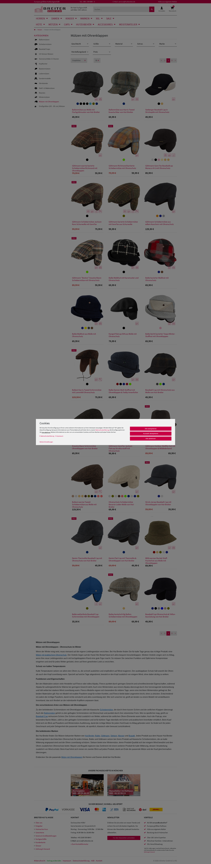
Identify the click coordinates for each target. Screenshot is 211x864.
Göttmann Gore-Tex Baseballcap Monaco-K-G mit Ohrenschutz (159, 166)
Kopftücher (43, 64)
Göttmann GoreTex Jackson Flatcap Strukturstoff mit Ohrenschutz (120, 448)
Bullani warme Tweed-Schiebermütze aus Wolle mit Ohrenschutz (84, 504)
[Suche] (151, 9)
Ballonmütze (49, 713)
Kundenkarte (40, 842)
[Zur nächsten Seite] (175, 60)
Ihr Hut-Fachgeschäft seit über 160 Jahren (79, 8)
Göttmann (105, 736)
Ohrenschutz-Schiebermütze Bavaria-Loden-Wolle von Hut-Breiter (121, 504)
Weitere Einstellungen (46, 442)
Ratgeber (39, 826)
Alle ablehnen (151, 438)
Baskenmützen (44, 69)
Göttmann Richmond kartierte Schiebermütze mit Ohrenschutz (122, 166)
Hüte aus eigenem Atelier (167, 1)
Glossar (38, 846)
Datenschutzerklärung (102, 430)
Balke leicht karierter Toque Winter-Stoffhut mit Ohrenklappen (160, 335)
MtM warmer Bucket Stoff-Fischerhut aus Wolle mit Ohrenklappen (156, 560)
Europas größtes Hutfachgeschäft (46, 1)
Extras (140, 43)
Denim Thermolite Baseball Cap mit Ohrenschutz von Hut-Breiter (87, 559)
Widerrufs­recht (39, 860)
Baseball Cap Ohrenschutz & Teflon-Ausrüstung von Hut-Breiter (160, 615)
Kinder (70, 18)
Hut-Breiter (89, 736)
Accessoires (105, 24)
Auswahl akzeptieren (150, 433)
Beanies (42, 93)
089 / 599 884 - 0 (89, 1)
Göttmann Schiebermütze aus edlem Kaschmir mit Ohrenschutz (159, 223)
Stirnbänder (43, 83)
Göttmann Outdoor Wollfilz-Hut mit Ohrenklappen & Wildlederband (160, 447)
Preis (95, 51)
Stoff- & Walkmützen (47, 88)
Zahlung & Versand (43, 849)
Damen (55, 18)
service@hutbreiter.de (126, 1)
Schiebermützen (45, 44)
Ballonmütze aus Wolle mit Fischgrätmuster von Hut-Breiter (86, 110)
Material (118, 43)
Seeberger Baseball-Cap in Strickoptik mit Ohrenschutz (157, 110)
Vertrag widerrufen (54, 860)
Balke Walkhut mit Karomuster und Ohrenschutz (123, 279)
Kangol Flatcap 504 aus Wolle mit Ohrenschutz (123, 335)
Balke (97, 736)
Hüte (39, 24)
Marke (162, 43)
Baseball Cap (42, 716)
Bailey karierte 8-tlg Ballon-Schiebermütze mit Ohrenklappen (123, 615)
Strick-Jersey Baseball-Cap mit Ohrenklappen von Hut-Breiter (158, 503)
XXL (98, 18)
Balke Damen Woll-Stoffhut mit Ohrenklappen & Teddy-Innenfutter (123, 391)
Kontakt (99, 860)
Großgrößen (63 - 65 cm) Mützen (52, 106)
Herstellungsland (78, 51)
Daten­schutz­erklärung (81, 860)
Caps (67, 24)
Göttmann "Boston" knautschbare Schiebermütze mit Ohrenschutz (86, 279)
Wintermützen (44, 97)
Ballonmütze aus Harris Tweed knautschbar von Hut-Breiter (121, 110)
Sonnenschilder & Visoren (49, 59)
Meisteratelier (128, 24)
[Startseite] (34, 30)
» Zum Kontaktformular (79, 844)
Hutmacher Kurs (42, 829)
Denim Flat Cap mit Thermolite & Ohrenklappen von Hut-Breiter (122, 559)
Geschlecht (76, 43)
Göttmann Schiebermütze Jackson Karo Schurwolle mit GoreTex (86, 223)
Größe (96, 43)
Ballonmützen (44, 40)
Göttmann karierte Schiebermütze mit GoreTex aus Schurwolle (123, 223)
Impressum (67, 860)
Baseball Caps (44, 49)
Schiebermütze (106, 710)
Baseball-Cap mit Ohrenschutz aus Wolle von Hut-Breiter (160, 391)
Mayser (121, 736)
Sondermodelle (45, 78)
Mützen (53, 24)
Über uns (39, 822)
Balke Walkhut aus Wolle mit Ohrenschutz (84, 335)
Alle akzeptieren (151, 429)
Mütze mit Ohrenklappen (71, 757)
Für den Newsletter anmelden (124, 838)
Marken (85, 18)
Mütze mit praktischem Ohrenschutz (51, 655)
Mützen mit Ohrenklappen (49, 102)
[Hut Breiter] (50, 9)
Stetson (114, 736)
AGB (92, 860)
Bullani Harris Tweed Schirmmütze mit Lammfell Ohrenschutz (86, 391)
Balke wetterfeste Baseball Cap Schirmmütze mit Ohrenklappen (85, 615)
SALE (108, 18)
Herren (40, 18)
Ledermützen (44, 74)
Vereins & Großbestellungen (46, 836)
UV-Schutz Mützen (46, 54)
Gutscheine (40, 832)
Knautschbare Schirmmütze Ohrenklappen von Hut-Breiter (85, 447)
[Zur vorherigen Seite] (161, 60)
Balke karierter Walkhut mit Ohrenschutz (157, 279)
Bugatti (132, 736)
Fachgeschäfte (41, 839)
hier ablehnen (46, 432)
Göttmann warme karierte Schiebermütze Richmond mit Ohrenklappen (84, 168)
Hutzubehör (83, 24)
